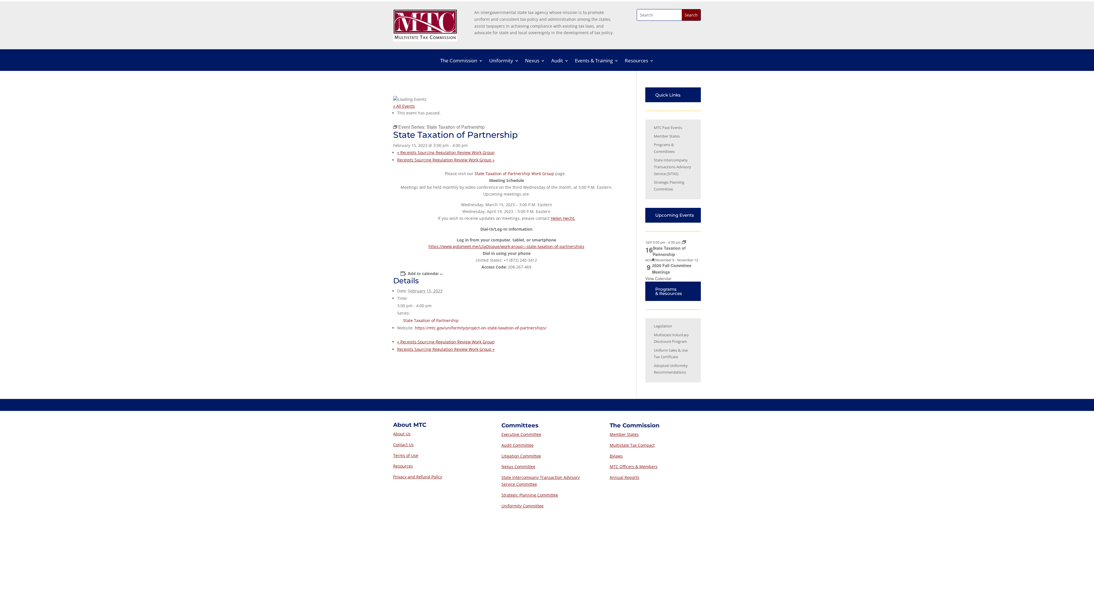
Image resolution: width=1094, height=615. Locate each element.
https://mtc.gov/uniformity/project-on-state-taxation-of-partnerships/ (480, 328)
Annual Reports (624, 477)
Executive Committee (521, 434)
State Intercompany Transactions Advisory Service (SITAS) (672, 166)
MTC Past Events (668, 127)
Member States (667, 136)
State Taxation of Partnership (431, 320)
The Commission (458, 61)
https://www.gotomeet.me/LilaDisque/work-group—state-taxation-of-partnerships (506, 246)
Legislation (663, 326)
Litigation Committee (521, 456)
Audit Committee (517, 445)
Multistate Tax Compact (632, 445)
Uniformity (501, 61)
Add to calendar (423, 273)
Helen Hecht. (563, 218)
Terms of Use (405, 455)
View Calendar (658, 278)
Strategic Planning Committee (529, 495)
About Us (402, 433)
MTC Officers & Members (634, 466)
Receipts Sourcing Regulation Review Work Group (446, 152)
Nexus (532, 61)
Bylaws (616, 456)
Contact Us (403, 444)
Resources (636, 61)
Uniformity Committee (522, 506)
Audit (557, 61)
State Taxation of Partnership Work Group (514, 173)
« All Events (404, 106)
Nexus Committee (518, 466)
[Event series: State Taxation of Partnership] (684, 242)
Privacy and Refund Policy (417, 476)
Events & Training (594, 61)
